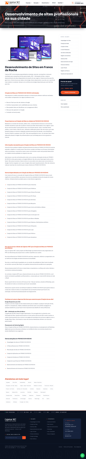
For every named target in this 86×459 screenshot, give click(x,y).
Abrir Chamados (51, 431)
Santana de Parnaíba (22, 388)
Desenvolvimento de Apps (67, 61)
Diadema (24, 395)
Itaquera (38, 395)
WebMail (60, 3)
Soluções (36, 3)
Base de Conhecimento (52, 426)
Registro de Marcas (65, 70)
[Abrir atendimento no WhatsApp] (82, 455)
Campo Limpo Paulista (25, 385)
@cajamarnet (68, 436)
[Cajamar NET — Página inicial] (12, 2)
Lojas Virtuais (64, 67)
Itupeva (36, 392)
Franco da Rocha (10, 388)
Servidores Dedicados (66, 52)
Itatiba (29, 392)
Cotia (51, 388)
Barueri (38, 388)
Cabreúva (8, 402)
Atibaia (15, 402)
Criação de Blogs (34, 436)
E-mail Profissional (65, 49)
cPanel (54, 2)
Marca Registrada (77, 446)
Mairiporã (43, 392)
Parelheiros (46, 395)
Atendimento (45, 3)
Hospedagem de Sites (66, 40)
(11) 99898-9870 (67, 88)
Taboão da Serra (38, 385)
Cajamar (8, 382)
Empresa (28, 3)
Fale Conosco (50, 424)
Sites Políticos (33, 438)
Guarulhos (17, 395)
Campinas (31, 395)
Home (6, 11)
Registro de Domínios (65, 55)
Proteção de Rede (65, 43)
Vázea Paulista (38, 382)
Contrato (60, 446)
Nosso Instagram (51, 434)
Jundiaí (32, 388)
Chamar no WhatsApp (70, 92)
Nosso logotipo (64, 104)
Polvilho (15, 382)
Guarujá (8, 398)
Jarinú (29, 382)
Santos (30, 398)
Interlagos (23, 398)
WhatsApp (49, 429)
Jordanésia (22, 382)
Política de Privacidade (68, 446)
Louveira (22, 392)
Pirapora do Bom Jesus (11, 385)
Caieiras (45, 388)
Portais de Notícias (65, 64)
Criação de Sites (24, 402)
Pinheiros (15, 398)
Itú (43, 398)
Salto (48, 398)
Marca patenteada (65, 107)
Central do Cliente (51, 421)
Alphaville (14, 392)
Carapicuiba (9, 395)
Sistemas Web (64, 58)
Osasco (7, 392)
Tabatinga (37, 398)
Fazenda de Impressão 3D (67, 73)
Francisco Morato (49, 385)
